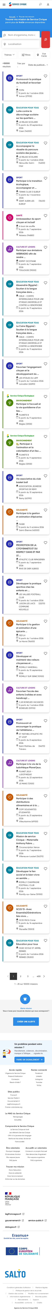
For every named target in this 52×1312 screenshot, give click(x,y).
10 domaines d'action (13, 1154)
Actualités (17, 1120)
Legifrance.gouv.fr (13, 1104)
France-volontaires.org (13, 1107)
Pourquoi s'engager (13, 1151)
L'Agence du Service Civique (15, 1073)
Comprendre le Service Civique (19, 1126)
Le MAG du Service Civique (17, 1113)
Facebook (39, 1073)
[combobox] (38, 65)
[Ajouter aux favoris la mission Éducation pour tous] (45, 941)
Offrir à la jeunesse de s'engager (19, 1136)
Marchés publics (41, 1297)
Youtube (39, 1082)
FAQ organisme (36, 1160)
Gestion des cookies (15, 1294)
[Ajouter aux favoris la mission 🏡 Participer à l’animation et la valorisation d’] (45, 437)
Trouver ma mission (15, 1166)
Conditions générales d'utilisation (19, 1287)
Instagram (39, 1079)
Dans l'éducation (15, 1170)
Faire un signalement (27, 1060)
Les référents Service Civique (19, 1132)
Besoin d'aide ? (15, 1082)
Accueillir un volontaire (36, 1148)
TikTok (39, 1085)
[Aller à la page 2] (44, 976)
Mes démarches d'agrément (36, 1154)
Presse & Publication (15, 1076)
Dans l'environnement (15, 1176)
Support (35, 1300)
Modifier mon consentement (38, 1294)
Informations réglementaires (20, 1297)
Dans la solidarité (15, 1173)
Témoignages (18, 1117)
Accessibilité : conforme (23, 1303)
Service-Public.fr (14, 1098)
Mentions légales (41, 1287)
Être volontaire (13, 1148)
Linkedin (39, 1076)
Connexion (15, 1079)
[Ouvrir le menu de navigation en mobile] (4, 4)
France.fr (13, 1095)
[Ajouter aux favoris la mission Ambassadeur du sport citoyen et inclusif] (45, 216)
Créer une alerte (26, 1021)
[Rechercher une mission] (45, 39)
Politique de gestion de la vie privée (28, 1291)
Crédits (39, 1303)
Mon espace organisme (36, 1157)
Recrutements (23, 1300)
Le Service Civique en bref (19, 1129)
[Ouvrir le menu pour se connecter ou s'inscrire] (48, 4)
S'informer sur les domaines (15, 1179)
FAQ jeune (13, 1160)
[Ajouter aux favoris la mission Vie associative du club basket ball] (45, 476)
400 (39, 976)
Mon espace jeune (13, 1157)
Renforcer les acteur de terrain (20, 1139)
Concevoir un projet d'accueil (36, 1151)
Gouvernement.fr (14, 1101)
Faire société (19, 1142)
